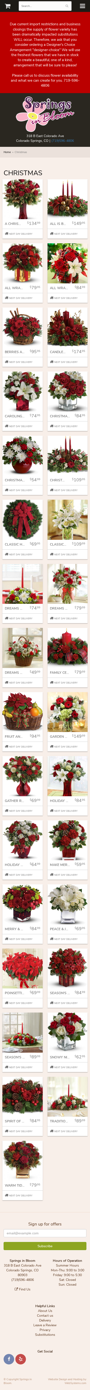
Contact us (45, 1315)
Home (7, 152)
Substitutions (45, 1334)
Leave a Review (45, 1325)
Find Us (24, 1289)
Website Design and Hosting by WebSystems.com (67, 1381)
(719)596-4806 (62, 140)
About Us (45, 1311)
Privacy (45, 1330)
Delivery (45, 1320)
